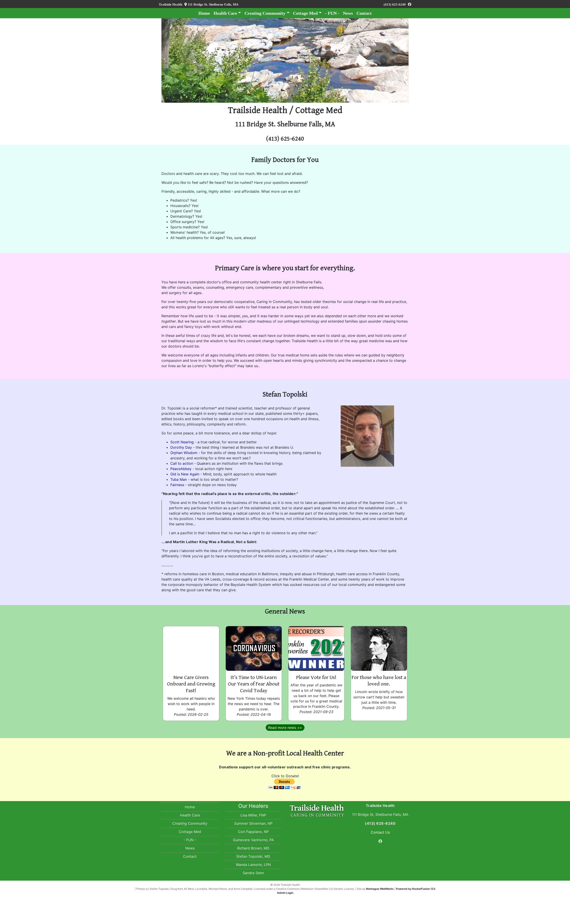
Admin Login (285, 892)
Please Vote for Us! (316, 677)
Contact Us (380, 832)
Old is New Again (184, 474)
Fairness (177, 485)
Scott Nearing (182, 442)
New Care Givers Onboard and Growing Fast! (191, 684)
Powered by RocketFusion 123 (415, 888)
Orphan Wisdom (183, 452)
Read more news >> (285, 727)
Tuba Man (178, 479)
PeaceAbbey (180, 468)
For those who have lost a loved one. (379, 680)
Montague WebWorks (380, 888)
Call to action (181, 463)
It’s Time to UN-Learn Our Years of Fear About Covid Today (253, 684)
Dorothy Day (181, 447)
